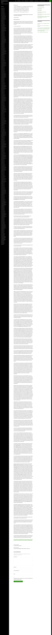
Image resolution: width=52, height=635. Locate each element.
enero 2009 (2, 212)
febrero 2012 (2, 176)
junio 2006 (2, 242)
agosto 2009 (2, 205)
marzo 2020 (2, 82)
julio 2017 (2, 113)
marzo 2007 (2, 233)
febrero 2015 (2, 141)
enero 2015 (2, 142)
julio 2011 (2, 183)
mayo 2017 (2, 115)
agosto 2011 (2, 182)
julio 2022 (2, 55)
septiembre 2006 (3, 239)
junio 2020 (2, 79)
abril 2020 (2, 81)
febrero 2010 (2, 199)
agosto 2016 (2, 124)
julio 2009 (2, 206)
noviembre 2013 (3, 156)
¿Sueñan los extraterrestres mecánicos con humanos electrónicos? (44, 28)
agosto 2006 (2, 240)
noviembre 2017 (3, 109)
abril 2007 (2, 232)
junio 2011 (2, 184)
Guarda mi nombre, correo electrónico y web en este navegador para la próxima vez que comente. (23, 579)
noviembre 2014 (3, 144)
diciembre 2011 (3, 178)
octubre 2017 (2, 110)
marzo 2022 (2, 59)
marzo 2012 (2, 175)
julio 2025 (2, 20)
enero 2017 (2, 119)
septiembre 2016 (3, 123)
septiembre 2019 (3, 88)
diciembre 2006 (3, 236)
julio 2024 (2, 32)
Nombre (15, 567)
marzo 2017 (2, 117)
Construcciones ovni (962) (41, 7)
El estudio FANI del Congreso (18, 545)
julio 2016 (2, 125)
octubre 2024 (2, 29)
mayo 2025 (2, 22)
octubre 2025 (2, 17)
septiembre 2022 (3, 53)
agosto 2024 (2, 31)
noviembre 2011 (3, 179)
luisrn (21, 12)
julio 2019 (2, 90)
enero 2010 (2, 200)
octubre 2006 (2, 238)
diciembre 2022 (3, 50)
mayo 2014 (2, 150)
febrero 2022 (2, 60)
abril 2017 (2, 116)
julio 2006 (2, 241)
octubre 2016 (2, 122)
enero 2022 (2, 61)
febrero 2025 (2, 25)
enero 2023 (2, 49)
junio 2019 (2, 91)
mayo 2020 (2, 80)
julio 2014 (2, 148)
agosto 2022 (2, 54)
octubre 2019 (2, 87)
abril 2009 (2, 209)
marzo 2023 (2, 47)
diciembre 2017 (3, 108)
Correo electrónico (16, 570)
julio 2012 (2, 171)
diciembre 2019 (3, 85)
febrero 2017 (2, 118)
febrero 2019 (2, 95)
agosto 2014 (2, 147)
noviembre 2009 (3, 202)
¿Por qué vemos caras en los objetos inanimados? (44, 14)
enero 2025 (2, 26)
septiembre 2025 (3, 18)
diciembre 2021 (3, 62)
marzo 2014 (2, 152)
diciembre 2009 (3, 201)
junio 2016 (2, 126)
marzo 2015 (2, 140)
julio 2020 (2, 78)
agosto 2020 (2, 77)
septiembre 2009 (3, 204)
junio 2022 (2, 56)
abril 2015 (2, 139)
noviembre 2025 (3, 16)
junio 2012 (2, 172)
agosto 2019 (2, 89)
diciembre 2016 (3, 120)
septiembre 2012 (3, 169)
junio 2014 (2, 149)
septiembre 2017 (3, 111)
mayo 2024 (2, 34)
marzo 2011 (2, 187)
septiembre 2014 (3, 146)
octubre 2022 (2, 52)
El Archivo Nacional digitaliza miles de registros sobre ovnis (22, 548)
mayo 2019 (2, 92)
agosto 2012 (2, 170)
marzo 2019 (2, 94)
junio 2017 (2, 114)
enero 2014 (2, 154)
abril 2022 (2, 58)
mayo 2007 (2, 231)
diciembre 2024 (3, 27)
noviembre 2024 (3, 28)
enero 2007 (2, 235)
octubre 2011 (2, 180)
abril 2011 (2, 186)
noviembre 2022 (3, 51)
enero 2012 (2, 177)
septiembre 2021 (3, 65)
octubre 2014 (2, 145)
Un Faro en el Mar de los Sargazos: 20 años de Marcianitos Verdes (43, 30)
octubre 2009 (2, 203)
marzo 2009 (2, 210)
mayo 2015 (2, 138)
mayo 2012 (2, 173)
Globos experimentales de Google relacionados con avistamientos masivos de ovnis (44, 16)
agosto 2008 (2, 217)
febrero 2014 (2, 153)
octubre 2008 (2, 215)
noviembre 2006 (3, 237)
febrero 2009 (2, 211)
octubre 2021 (2, 64)
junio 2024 (2, 33)
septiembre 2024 (3, 30)
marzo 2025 (2, 24)
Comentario (15, 556)
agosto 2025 (2, 19)
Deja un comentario (25, 12)
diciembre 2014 (3, 143)
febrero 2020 (2, 83)
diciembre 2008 (3, 213)
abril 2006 (2, 244)
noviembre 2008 (3, 214)
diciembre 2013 (3, 155)
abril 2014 (2, 151)
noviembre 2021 (3, 63)
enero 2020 (2, 84)
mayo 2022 (2, 57)
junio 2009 (2, 207)
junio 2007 (2, 230)
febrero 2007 (2, 234)
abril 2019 (2, 93)
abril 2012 (2, 174)
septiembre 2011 (3, 181)
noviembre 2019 (3, 86)
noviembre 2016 (3, 121)
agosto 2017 (2, 112)
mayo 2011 (2, 185)
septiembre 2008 (3, 216)
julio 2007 (2, 229)
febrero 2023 (2, 48)
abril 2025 (2, 23)
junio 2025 (2, 21)
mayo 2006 (2, 243)
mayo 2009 (2, 208)
